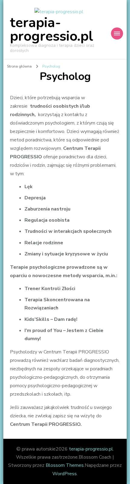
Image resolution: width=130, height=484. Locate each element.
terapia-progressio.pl (51, 30)
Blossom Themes (65, 465)
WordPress (64, 473)
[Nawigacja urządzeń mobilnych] (117, 33)
